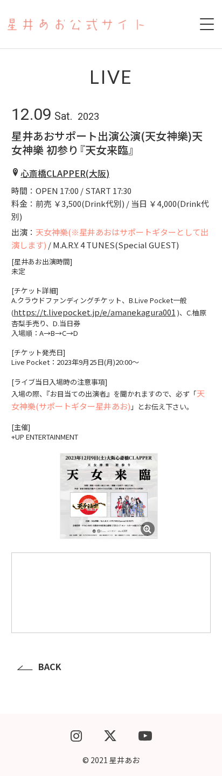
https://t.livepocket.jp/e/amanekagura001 (94, 312)
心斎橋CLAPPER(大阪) (64, 173)
